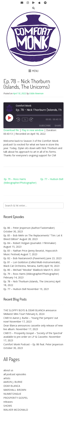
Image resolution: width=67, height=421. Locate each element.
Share (58, 125)
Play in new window (32, 130)
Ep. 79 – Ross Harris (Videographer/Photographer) (20, 180)
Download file (11, 130)
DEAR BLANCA (11, 385)
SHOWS (7, 405)
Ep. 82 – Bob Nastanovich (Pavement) (24, 258)
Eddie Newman (36, 93)
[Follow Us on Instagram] (28, 3)
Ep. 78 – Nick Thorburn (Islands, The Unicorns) (29, 281)
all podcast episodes (14, 374)
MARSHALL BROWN (14, 389)
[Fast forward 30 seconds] (33, 119)
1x (25, 119)
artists (6, 378)
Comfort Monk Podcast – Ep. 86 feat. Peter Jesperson (33, 344)
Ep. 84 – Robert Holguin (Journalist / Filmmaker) (29, 243)
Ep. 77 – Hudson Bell (51, 179)
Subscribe (45, 125)
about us (8, 370)
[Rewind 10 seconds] (18, 119)
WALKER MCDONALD (15, 409)
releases (8, 401)
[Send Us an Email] (22, 3)
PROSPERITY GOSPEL (15, 397)
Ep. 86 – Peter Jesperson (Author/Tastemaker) (29, 227)
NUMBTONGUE (12, 393)
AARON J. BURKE (12, 381)
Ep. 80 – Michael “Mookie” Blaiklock (23, 269)
